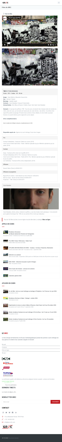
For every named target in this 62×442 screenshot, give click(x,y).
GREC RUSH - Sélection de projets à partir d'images (22, 262)
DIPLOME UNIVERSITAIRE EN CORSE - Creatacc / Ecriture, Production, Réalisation (31, 248)
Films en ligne (5, 350)
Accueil (4, 344)
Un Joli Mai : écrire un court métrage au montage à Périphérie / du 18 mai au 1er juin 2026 (33, 291)
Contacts (4, 347)
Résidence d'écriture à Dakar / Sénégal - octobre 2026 (23, 298)
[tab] (30, 14)
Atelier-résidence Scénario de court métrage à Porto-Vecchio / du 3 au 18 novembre (31, 319)
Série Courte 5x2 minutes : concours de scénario (22, 269)
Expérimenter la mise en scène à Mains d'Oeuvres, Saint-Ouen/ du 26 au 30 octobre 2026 (32, 305)
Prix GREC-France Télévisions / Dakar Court (20, 241)
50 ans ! (4, 353)
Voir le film (8, 14)
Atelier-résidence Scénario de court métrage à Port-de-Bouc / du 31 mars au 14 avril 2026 (33, 312)
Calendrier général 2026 (15, 276)
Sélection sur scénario (15, 255)
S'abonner (55, 402)
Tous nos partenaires (10, 385)
